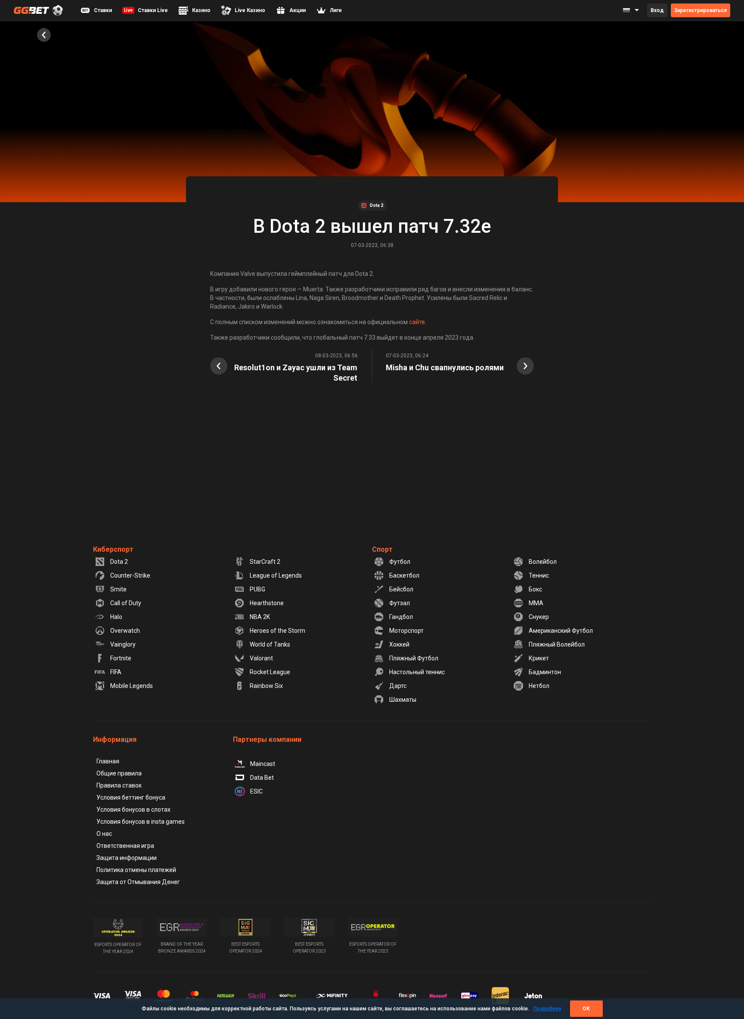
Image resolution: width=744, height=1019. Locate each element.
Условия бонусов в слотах (133, 809)
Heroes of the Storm (277, 630)
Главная (107, 761)
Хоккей (399, 644)
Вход (657, 10)
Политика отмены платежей (136, 869)
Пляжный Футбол (413, 658)
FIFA (115, 672)
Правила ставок (119, 785)
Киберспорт (113, 549)
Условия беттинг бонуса (130, 797)
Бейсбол (401, 589)
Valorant (261, 658)
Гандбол (401, 616)
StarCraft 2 (265, 561)
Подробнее (547, 1009)
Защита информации (126, 857)
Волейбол (543, 561)
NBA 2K (260, 616)
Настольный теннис (417, 672)
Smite (118, 589)
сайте (417, 322)
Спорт (382, 549)
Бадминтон (545, 672)
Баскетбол (404, 575)
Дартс (397, 685)
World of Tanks (270, 644)
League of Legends (276, 575)
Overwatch (125, 630)
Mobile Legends (131, 685)
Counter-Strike (130, 575)
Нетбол (539, 685)
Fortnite (120, 658)
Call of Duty (125, 603)
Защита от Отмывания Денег (138, 881)
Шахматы (402, 699)
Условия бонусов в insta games (140, 821)
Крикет (539, 658)
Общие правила (119, 773)
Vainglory (123, 644)
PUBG (257, 589)
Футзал (399, 603)
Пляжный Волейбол (557, 644)
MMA (536, 603)
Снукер (539, 616)
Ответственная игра (125, 845)
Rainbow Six (266, 685)
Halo (116, 616)
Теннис (539, 575)
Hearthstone (267, 603)
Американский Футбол (561, 630)
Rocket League (270, 672)
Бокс (535, 589)
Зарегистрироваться (700, 10)
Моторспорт (406, 630)
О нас (104, 833)
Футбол (399, 561)
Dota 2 (119, 561)
